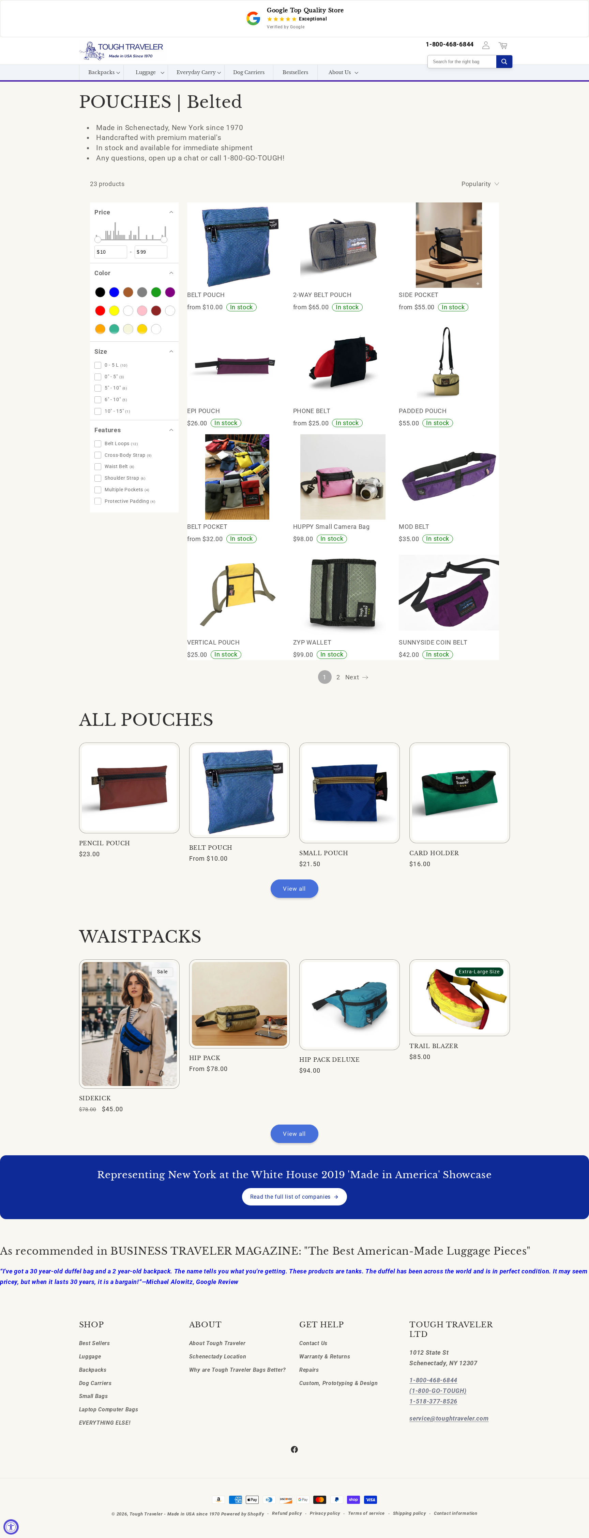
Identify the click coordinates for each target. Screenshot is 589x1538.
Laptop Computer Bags (108, 1409)
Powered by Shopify (243, 1513)
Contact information (456, 1513)
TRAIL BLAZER (433, 1046)
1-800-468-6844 (450, 44)
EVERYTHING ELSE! (105, 1422)
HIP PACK (204, 1058)
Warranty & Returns (324, 1356)
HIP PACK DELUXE (329, 1060)
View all (294, 888)
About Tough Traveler (217, 1343)
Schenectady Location (217, 1356)
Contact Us (313, 1343)
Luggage (90, 1356)
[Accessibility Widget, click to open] (11, 1527)
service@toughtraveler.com (448, 1418)
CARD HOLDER (434, 853)
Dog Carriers (95, 1383)
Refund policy (287, 1513)
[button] (101, 72)
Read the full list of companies (290, 1197)
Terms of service (366, 1513)
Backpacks (93, 1369)
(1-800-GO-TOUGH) (437, 1390)
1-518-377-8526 (433, 1401)
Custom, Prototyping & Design (338, 1383)
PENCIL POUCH (105, 843)
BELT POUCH (210, 848)
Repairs (309, 1369)
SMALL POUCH (323, 853)
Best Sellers (94, 1343)
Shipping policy (409, 1513)
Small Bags (93, 1396)
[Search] (504, 61)
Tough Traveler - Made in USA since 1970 (175, 1513)
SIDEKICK (95, 1098)
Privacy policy (325, 1513)
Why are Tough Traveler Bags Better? (237, 1369)
